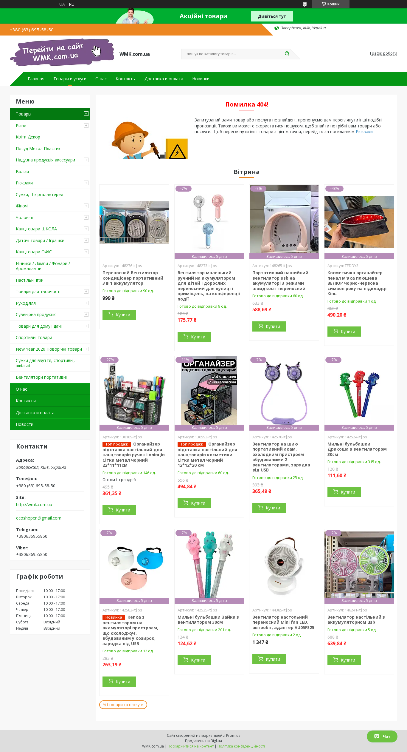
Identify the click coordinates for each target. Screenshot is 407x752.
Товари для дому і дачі (39, 326)
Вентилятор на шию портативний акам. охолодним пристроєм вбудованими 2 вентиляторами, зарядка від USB (281, 457)
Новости (24, 424)
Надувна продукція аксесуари (45, 160)
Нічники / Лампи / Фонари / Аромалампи (43, 266)
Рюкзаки (24, 183)
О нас (101, 79)
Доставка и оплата (164, 79)
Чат (386, 736)
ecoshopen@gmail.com (38, 518)
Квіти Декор (28, 137)
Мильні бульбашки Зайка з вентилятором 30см (208, 619)
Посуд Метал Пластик (38, 148)
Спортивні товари (34, 337)
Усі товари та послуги (123, 704)
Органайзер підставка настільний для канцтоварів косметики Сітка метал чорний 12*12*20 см (207, 454)
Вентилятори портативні (41, 377)
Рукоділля (26, 303)
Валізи (22, 171)
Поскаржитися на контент (191, 746)
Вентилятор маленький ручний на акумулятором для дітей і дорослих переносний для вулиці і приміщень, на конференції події (209, 286)
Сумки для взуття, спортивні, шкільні (45, 363)
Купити (123, 315)
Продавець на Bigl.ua (203, 740)
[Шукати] (287, 54)
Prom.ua (233, 735)
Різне (21, 125)
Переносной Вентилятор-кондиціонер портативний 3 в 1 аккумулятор (132, 278)
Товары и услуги (69, 79)
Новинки (200, 79)
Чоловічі (24, 217)
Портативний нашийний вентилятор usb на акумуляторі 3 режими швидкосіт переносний (280, 280)
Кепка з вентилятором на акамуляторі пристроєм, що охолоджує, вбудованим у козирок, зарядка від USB (130, 630)
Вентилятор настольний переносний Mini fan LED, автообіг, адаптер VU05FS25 (283, 622)
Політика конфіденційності (241, 746)
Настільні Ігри (30, 280)
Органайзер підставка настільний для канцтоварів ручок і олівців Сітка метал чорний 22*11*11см (133, 454)
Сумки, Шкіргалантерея (39, 194)
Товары (23, 114)
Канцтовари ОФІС (34, 252)
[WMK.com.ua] (62, 53)
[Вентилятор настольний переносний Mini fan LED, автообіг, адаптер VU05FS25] (284, 566)
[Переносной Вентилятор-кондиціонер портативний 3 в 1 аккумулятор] (134, 222)
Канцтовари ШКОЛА (36, 229)
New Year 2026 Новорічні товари (49, 349)
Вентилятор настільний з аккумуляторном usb (356, 619)
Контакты (126, 79)
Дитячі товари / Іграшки (40, 240)
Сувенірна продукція (36, 314)
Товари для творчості (38, 291)
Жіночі (22, 206)
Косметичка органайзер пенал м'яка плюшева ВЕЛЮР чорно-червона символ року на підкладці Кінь (356, 283)
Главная (36, 79)
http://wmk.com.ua (34, 504)
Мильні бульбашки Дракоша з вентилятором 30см (357, 449)
